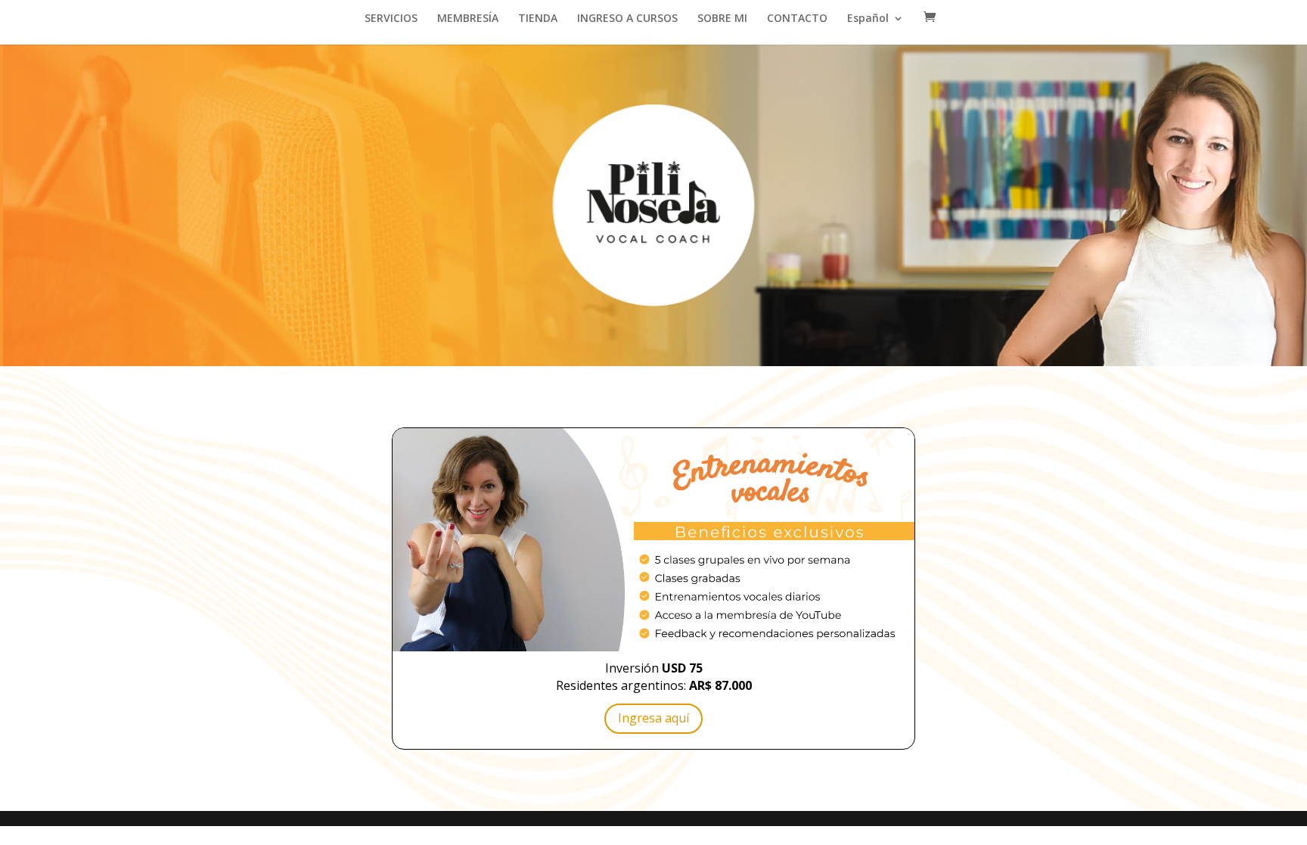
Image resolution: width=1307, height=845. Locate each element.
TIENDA (537, 19)
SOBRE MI (722, 19)
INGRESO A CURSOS (627, 19)
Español (868, 19)
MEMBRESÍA (467, 19)
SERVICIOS (391, 19)
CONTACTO (797, 19)
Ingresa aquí (653, 718)
